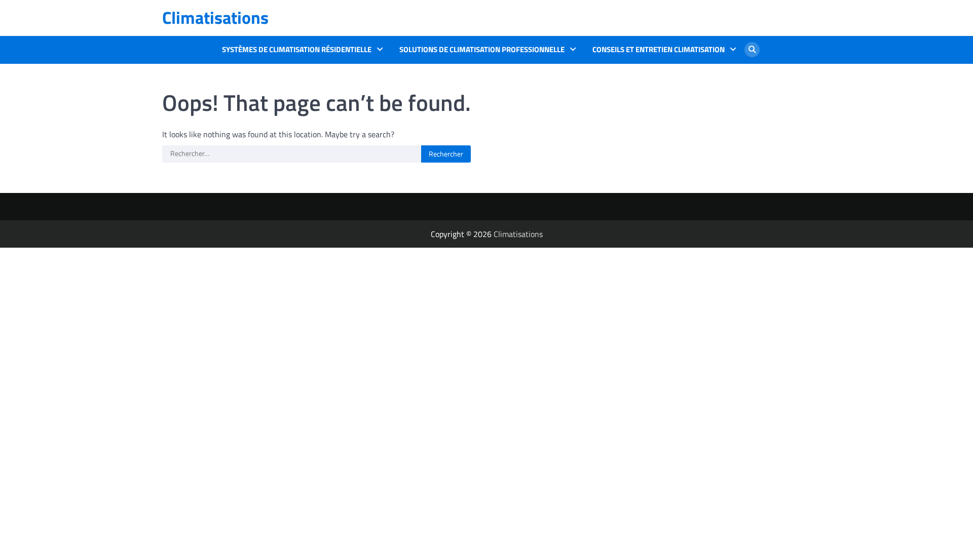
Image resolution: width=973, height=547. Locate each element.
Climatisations (215, 17)
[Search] (752, 49)
